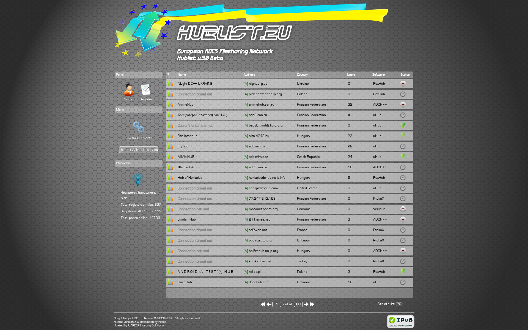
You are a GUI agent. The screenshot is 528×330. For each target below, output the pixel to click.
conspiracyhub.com (263, 188)
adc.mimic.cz (258, 157)
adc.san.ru (257, 146)
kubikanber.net (260, 261)
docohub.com (259, 282)
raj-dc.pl (254, 272)
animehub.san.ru (261, 104)
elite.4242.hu (259, 136)
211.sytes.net (259, 219)
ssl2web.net (258, 230)
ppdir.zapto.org (260, 240)
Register (146, 99)
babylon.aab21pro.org (266, 125)
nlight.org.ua (258, 84)
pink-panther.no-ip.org (265, 94)
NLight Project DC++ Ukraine (133, 318)
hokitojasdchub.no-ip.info (267, 178)
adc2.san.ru (258, 115)
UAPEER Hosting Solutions (146, 325)
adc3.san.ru (258, 167)
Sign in (129, 99)
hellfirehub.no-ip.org (263, 251)
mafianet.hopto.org (263, 209)
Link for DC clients (139, 138)
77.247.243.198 (262, 198)
